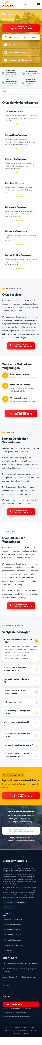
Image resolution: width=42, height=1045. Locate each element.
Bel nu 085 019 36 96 (14, 1004)
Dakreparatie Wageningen (12, 940)
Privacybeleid (8, 1031)
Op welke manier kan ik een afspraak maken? (15, 691)
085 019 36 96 (26, 503)
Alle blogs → (7, 985)
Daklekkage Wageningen (11, 929)
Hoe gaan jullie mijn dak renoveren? (18, 745)
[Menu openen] (38, 4)
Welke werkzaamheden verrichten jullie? (18, 640)
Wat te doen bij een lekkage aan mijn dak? (17, 712)
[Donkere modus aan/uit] (25, 4)
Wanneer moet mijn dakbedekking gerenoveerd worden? (18, 723)
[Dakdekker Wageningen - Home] (8, 4)
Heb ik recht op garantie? (14, 702)
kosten (23, 451)
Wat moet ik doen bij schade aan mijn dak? (17, 734)
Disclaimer (17, 1034)
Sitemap (25, 1034)
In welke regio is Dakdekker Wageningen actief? (15, 669)
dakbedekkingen (21, 327)
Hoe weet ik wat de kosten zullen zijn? (17, 680)
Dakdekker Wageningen (20, 1027)
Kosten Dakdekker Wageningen (13, 945)
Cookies (33, 1031)
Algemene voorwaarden (22, 1031)
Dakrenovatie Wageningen (12, 935)
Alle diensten (7, 950)
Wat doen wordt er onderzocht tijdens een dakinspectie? (16, 755)
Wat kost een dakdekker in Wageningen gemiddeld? (21, 964)
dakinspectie (15, 500)
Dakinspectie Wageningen (12, 924)
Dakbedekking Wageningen (12, 919)
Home (4, 91)
